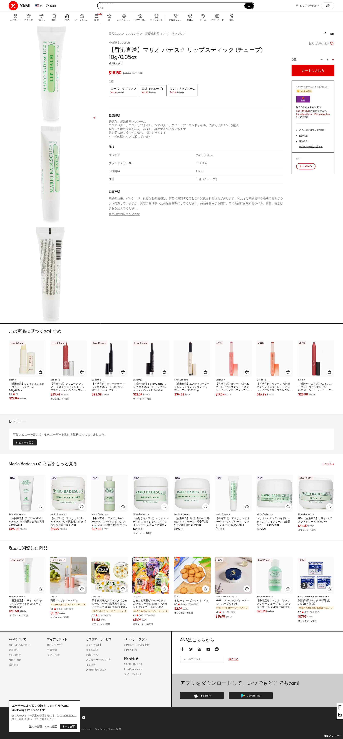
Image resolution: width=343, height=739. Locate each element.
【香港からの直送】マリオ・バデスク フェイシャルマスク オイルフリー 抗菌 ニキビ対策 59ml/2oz (150, 522)
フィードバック (133, 674)
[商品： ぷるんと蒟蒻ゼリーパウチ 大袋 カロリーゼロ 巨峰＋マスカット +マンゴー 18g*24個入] (150, 575)
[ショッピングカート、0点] (327, 5)
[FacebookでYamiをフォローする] (182, 649)
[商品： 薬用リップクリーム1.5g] (68, 575)
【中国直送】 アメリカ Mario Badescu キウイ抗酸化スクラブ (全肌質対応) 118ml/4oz (68, 521)
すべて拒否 (51, 726)
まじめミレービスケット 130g (191, 600)
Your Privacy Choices (105, 729)
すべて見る (328, 463)
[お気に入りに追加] (332, 43)
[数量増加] (333, 59)
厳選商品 (14, 664)
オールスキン (305, 166)
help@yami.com (133, 669)
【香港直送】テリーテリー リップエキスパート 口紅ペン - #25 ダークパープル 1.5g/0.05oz (108, 387)
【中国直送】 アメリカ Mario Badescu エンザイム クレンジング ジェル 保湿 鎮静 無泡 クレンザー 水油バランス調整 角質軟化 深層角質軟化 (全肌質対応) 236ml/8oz (109, 522)
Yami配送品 (92, 649)
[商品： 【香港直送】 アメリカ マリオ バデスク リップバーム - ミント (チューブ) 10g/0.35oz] (233, 493)
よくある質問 (93, 644)
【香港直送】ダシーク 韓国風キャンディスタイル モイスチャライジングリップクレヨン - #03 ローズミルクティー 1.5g (233, 387)
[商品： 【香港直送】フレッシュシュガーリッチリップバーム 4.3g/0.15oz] (27, 358)
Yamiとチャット (333, 735)
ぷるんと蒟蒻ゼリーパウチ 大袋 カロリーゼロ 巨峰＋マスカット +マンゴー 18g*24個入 (150, 603)
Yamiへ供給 (130, 649)
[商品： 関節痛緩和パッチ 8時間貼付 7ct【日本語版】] (315, 575)
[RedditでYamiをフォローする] (217, 649)
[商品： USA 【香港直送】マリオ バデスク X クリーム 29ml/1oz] (315, 493)
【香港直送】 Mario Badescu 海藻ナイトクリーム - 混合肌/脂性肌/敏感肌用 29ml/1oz (192, 521)
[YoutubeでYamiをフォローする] (199, 649)
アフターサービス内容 (98, 659)
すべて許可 (68, 726)
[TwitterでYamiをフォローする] (191, 649)
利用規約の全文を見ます (124, 214)
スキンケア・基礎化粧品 (144, 33)
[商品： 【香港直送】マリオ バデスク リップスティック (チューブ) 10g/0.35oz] (27, 575)
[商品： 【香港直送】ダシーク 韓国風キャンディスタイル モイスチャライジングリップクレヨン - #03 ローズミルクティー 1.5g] (233, 358)
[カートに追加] (40, 372)
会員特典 (52, 649)
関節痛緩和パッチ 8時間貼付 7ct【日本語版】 (314, 602)
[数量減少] (321, 59)
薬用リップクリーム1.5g (64, 600)
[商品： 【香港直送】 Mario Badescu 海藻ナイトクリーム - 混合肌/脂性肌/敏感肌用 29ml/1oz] (192, 493)
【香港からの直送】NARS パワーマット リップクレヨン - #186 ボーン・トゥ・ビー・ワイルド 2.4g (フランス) (315, 387)
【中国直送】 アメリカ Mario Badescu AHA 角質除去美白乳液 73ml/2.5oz (26, 521)
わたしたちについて (20, 644)
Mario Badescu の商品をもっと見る (43, 463)
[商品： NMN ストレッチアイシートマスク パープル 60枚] (233, 575)
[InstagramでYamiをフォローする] (208, 649)
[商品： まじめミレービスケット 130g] (192, 575)
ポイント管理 (54, 644)
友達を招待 (53, 654)
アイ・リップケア (174, 33)
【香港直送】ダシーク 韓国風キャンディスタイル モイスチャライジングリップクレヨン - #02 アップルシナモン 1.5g (274, 387)
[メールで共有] (332, 34)
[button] (51, 5)
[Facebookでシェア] (325, 34)
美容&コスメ (117, 33)
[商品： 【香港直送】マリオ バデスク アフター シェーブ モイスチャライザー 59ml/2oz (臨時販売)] (274, 575)
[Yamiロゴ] (20, 5)
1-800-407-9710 (133, 664)
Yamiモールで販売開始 (137, 644)
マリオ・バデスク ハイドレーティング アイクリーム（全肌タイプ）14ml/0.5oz (273, 521)
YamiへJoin (15, 659)
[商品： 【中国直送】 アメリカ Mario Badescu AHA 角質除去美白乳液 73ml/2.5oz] (27, 493)
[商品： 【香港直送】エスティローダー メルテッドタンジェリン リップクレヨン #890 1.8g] (192, 358)
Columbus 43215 (312, 107)
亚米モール (92, 654)
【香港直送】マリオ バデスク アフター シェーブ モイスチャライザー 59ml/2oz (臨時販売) (274, 603)
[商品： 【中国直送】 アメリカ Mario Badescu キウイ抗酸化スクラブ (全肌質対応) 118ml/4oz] (68, 493)
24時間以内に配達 (96, 669)
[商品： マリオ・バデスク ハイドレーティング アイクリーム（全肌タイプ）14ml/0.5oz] (274, 493)
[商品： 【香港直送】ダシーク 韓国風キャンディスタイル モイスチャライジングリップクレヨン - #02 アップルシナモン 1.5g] (274, 358)
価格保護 (91, 664)
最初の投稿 (117, 63)
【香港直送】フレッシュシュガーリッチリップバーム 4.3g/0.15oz (26, 387)
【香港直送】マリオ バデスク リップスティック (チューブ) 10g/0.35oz (26, 603)
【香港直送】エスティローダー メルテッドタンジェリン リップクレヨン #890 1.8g (191, 387)
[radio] (123, 90)
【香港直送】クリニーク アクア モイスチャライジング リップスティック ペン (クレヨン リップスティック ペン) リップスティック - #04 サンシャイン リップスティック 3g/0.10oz (68, 387)
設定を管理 (35, 726)
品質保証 (14, 649)
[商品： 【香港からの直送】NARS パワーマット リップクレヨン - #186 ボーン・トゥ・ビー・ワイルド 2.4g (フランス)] (315, 358)
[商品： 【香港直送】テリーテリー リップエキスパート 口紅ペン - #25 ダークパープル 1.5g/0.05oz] (109, 358)
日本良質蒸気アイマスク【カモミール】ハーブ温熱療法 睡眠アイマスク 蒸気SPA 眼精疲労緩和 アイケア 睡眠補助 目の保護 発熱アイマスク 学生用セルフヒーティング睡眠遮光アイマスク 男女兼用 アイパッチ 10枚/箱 (109, 604)
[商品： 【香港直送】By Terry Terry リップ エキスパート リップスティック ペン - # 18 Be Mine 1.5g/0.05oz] (150, 358)
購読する (233, 659)
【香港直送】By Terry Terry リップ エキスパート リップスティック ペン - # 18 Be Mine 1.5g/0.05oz (150, 387)
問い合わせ (15, 654)
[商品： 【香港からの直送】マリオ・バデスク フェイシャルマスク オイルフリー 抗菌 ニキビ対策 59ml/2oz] (150, 493)
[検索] (249, 6)
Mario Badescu (119, 42)
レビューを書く (25, 442)
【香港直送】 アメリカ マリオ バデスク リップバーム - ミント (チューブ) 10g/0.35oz (233, 521)
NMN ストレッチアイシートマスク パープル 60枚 (232, 602)
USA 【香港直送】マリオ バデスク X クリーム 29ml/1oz (315, 520)
